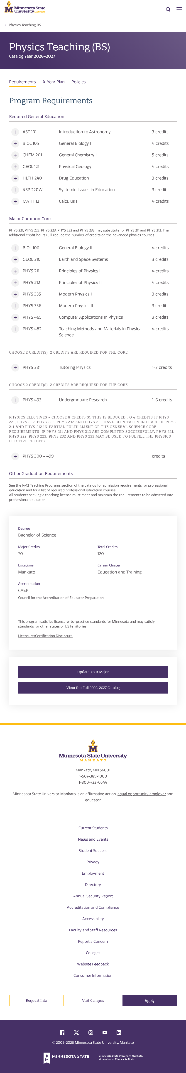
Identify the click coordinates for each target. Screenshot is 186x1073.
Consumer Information (93, 975)
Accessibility (93, 919)
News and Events (93, 839)
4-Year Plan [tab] (54, 81)
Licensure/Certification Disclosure (45, 636)
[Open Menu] (179, 9)
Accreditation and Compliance (93, 907)
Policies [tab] (78, 81)
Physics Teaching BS (25, 25)
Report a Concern (93, 941)
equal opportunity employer (141, 794)
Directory (93, 885)
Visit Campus (93, 1000)
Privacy (93, 862)
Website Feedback (93, 964)
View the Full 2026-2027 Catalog (93, 688)
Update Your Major (93, 672)
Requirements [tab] (22, 81)
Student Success (93, 851)
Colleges (93, 953)
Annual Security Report (93, 896)
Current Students (93, 828)
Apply (150, 1000)
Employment (93, 873)
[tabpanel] (93, 299)
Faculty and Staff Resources (93, 930)
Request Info (36, 1000)
